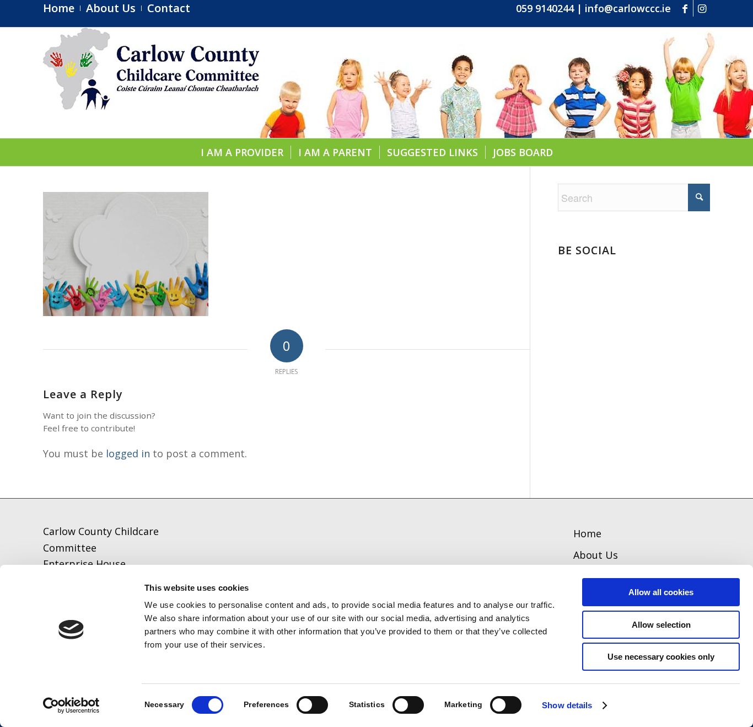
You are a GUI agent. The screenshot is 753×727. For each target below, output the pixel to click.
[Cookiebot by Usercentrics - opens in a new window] (71, 705)
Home (587, 533)
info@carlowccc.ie (628, 8)
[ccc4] (151, 83)
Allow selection (661, 624)
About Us (595, 555)
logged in (128, 453)
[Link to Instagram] (701, 8)
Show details (567, 705)
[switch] (312, 705)
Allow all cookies (660, 592)
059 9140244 (545, 8)
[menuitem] (61, 8)
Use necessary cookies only (660, 656)
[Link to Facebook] (685, 8)
